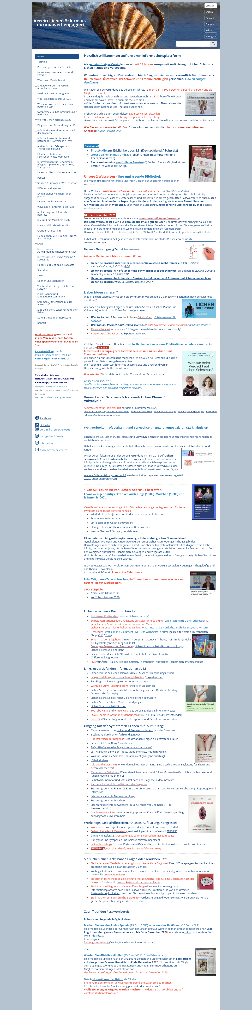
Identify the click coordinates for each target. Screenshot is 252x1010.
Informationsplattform (104, 889)
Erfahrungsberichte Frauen (106, 788)
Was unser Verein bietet (51, 80)
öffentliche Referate (102, 835)
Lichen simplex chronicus (52, 201)
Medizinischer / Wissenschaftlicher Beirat (57, 311)
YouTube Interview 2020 (105, 597)
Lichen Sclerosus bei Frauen (107, 697)
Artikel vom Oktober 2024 (106, 593)
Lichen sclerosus (121, 673)
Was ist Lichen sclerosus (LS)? (54, 98)
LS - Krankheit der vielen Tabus (109, 751)
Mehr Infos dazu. (94, 935)
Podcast (41, 177)
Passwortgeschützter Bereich (54, 67)
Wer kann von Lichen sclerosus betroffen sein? (55, 105)
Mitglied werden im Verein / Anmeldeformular (53, 87)
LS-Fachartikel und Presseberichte (56, 172)
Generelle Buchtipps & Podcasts (55, 264)
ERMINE (172, 831)
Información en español (117, 411)
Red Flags (96, 681)
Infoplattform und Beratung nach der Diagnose (56, 132)
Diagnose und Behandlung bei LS (56, 125)
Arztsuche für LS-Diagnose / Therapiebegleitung (53, 147)
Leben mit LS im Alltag (104, 743)
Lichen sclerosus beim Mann (107, 649)
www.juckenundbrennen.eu (100, 478)
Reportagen (204, 788)
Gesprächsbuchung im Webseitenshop (121, 901)
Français (210, 24)
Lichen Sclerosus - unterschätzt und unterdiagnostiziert (123, 690)
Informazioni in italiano (141, 411)
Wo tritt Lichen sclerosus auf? (54, 119)
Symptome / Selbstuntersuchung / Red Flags (57, 113)
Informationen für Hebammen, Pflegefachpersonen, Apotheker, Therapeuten (55, 164)
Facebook (45, 418)
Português (211, 36)
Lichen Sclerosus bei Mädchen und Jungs (159, 646)
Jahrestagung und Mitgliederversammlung (51, 295)
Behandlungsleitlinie (162, 673)
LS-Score (143, 673)
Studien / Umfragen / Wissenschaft (57, 183)
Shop (40, 243)
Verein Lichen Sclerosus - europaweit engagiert (61, 22)
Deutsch (210, 5)
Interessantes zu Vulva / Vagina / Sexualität (56, 258)
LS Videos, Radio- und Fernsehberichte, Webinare (53, 155)
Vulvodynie (142, 436)
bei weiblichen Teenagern (141, 697)
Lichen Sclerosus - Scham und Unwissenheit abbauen (162, 788)
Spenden (42, 270)
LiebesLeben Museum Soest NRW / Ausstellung (57, 237)
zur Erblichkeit (118, 150)
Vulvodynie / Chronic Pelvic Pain (55, 206)
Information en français (165, 411)
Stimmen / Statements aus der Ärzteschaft (54, 303)
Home (40, 56)
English (209, 11)
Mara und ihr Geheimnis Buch (54, 225)
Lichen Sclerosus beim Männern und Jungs (116, 702)
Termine (42, 61)
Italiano (209, 30)
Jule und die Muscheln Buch (53, 220)
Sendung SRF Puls (123, 643)
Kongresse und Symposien (106, 839)
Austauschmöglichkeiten (105, 893)
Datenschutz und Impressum (54, 317)
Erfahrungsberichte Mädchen (108, 800)
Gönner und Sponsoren (50, 280)
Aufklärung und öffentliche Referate (52, 213)
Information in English (94, 411)
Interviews (97, 792)
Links (40, 275)
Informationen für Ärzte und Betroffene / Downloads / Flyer (54, 139)
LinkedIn (45, 425)
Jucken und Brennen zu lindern (135, 730)
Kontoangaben (92, 939)
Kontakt (41, 323)
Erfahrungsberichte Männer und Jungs (113, 796)
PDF (127, 266)
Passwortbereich (140, 889)
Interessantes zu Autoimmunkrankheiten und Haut (56, 250)
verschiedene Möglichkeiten (122, 357)
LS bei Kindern (99, 760)
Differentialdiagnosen (49, 188)
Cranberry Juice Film (49, 230)
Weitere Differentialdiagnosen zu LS (105, 475)
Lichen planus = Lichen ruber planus (54, 195)
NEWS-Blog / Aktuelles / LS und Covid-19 (55, 74)
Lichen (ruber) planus (117, 436)
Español (210, 18)
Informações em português (191, 411)
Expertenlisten (154, 677)
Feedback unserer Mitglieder (53, 93)
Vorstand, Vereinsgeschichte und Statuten (56, 287)
